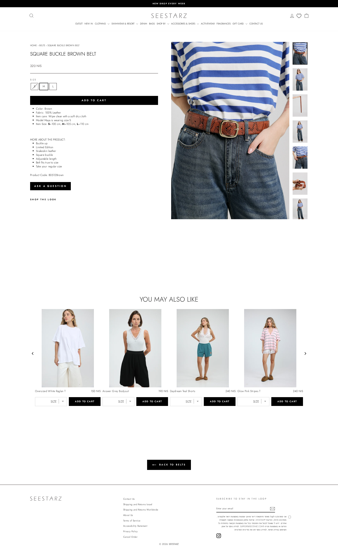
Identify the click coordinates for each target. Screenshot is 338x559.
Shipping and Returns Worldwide (140, 509)
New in (88, 23)
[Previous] (33, 353)
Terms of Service (131, 520)
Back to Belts (172, 464)
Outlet (79, 23)
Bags (152, 23)
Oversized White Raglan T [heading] (50, 391)
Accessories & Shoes (183, 23)
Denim (143, 23)
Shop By (161, 23)
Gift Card (239, 23)
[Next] (305, 353)
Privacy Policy (130, 531)
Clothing (101, 23)
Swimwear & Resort (123, 23)
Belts (42, 45)
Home (33, 45)
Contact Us (256, 23)
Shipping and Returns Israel (137, 504)
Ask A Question (50, 186)
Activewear (208, 23)
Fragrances (224, 23)
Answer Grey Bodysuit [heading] (115, 391)
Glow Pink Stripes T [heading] (249, 391)
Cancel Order (130, 536)
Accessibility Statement (135, 525)
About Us (128, 515)
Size (33, 79)
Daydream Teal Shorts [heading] (182, 391)
